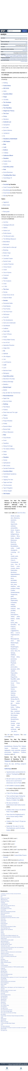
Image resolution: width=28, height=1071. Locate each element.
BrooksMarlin (14, 546)
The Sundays (7, 102)
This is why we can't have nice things (8, 1012)
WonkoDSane (15, 719)
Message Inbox (4, 971)
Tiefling (18, 707)
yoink (2, 1024)
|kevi (12, 632)
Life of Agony (6, 356)
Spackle (13, 695)
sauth (18, 679)
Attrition (5, 227)
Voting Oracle (3, 1018)
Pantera (5, 409)
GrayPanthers (19, 55)
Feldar (18, 588)
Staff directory (3, 999)
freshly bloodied (4, 923)
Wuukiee (13, 721)
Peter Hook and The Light (10, 412)
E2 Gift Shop (3, 910)
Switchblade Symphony (9, 474)
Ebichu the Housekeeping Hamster (8, 911)
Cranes (5, 164)
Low (4, 359)
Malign (5, 116)
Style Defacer (3, 1000)
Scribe (12, 685)
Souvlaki (5, 184)
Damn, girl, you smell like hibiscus (8, 905)
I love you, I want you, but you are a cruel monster (11, 951)
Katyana (13, 626)
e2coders (20, 56)
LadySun (13, 628)
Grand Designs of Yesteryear (15, 58)
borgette (17, 538)
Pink (4, 169)
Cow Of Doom (15, 565)
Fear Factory (6, 309)
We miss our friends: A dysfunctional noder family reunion (15, 804)
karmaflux (13, 624)
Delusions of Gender (5, 907)
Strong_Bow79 (15, 699)
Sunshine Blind (7, 94)
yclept (18, 723)
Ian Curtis (6, 127)
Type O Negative (8, 488)
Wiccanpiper (14, 715)
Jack (18, 608)
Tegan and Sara (7, 482)
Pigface (5, 415)
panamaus (14, 659)
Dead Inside (6, 193)
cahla (12, 548)
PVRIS (5, 423)
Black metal (6, 205)
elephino (13, 586)
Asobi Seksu (7, 85)
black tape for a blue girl (9, 247)
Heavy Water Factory (9, 339)
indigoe (13, 604)
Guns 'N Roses (7, 334)
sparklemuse (14, 697)
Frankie (13, 590)
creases (13, 568)
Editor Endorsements (5, 913)
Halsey (2, 932)
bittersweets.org (4, 899)
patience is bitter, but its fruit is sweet (8, 990)
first (8, 734)
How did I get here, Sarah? (6, 944)
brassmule (13, 544)
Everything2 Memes (6, 58)
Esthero (5, 150)
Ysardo (13, 725)
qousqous (13, 669)
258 (26, 42)
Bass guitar (6, 211)
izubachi (13, 608)
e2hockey (7, 56)
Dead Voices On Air (8, 295)
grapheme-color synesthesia (7, 929)
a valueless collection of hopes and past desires (11, 893)
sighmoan (13, 691)
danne (18, 568)
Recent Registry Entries (6, 994)
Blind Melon (6, 241)
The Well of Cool (4, 1008)
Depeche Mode (7, 297)
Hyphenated (14, 600)
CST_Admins (13, 55)
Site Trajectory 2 (4, 997)
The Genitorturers (8, 320)
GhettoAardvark (15, 592)
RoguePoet (14, 677)
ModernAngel (14, 642)
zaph (12, 727)
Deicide (5, 300)
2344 (26, 47)
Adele (5, 91)
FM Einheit (6, 314)
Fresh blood (3, 922)
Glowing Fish (17, 746)
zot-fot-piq (13, 729)
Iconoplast (13, 602)
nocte (12, 650)
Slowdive (6, 158)
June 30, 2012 (21, 512)
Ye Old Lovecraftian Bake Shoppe (8, 1023)
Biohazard (6, 244)
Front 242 (6, 317)
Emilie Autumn (7, 233)
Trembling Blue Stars (9, 175)
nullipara (2, 985)
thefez (12, 707)
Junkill (18, 618)
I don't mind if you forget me (6, 949)
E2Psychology (15, 56)
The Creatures (7, 281)
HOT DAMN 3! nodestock (13, 785)
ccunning (13, 552)
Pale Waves (6, 406)
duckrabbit (13, 580)
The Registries (4, 1006)
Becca (18, 532)
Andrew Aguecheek (14, 523)
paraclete (17, 750)
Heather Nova (7, 161)
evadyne (13, 588)
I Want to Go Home (5, 953)
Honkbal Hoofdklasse (5, 943)
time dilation (3, 1014)
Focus (6, 764)
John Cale (6, 255)
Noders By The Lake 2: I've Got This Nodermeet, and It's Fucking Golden (15, 828)
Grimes (2, 931)
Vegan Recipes (24, 58)
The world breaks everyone (6, 1009)
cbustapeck (14, 550)
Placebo (5, 418)
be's (1, 896)
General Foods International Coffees (8, 926)
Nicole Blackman (8, 172)
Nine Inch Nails (7, 401)
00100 (12, 516)
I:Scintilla (5, 99)
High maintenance (4, 941)
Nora (16, 650)
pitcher (12, 665)
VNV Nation (6, 141)
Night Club (6, 398)
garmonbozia (3, 925)
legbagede (7, 750)
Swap (12, 701)
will (14, 754)
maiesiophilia (3, 969)
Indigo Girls (6, 348)
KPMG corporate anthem (6, 962)
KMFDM (5, 353)
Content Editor (18, 855)
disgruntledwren (15, 574)
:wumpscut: (6, 133)
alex (12, 518)
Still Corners (6, 465)
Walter (18, 713)
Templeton (13, 705)
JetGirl (12, 616)
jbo (7, 788)
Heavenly (6, 105)
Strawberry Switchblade (10, 138)
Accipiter (17, 516)
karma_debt (14, 622)
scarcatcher (14, 681)
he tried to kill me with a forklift (7, 940)
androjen (13, 526)
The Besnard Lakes (8, 236)
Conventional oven (14, 563)
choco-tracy (14, 558)
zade (18, 725)
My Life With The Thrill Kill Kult (11, 392)
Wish (4, 195)
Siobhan (13, 693)
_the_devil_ (14, 731)
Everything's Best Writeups (6, 916)
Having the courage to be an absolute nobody (10, 937)
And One (5, 222)
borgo (12, 538)
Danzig (5, 292)
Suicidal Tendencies (8, 468)
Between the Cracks (5, 898)
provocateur (14, 667)
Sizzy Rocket (6, 437)
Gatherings (8, 768)
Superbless (3, 1002)
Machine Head (7, 370)
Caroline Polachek (8, 264)
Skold (4, 451)
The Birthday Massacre (9, 239)
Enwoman (3, 914)
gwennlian (13, 598)
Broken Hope (7, 253)
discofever (13, 572)
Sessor (13, 689)
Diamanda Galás (8, 303)
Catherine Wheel (8, 155)
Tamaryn (5, 476)
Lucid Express (7, 362)
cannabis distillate (24, 61)
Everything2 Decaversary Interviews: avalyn (10, 917)
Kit (9, 764)
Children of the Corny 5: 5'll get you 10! (16, 822)
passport (13, 661)
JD (19, 624)
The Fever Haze (7, 311)
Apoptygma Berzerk (8, 225)
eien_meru (14, 584)
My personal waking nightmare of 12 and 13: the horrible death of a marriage (14, 978)
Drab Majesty (7, 306)
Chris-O (13, 560)
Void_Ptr (13, 713)
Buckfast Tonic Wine (5, 901)
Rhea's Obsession (8, 432)
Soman (5, 460)
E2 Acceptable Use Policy (6, 908)
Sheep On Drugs (8, 446)
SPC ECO (6, 88)
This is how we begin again (6, 1011)
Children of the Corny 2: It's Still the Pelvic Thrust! (16, 810)
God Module (6, 325)
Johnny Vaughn (7, 490)
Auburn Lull (6, 230)
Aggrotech (6, 202)
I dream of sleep (4, 950)
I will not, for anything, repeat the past (8, 956)
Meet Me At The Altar (9, 378)
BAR (12, 532)
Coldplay (5, 152)
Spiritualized (6, 462)
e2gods (5, 55)
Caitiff (18, 548)
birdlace (13, 536)
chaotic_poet (14, 556)
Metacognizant (15, 638)
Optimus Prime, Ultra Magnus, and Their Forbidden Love (12, 987)
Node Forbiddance (5, 982)
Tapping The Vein (8, 479)
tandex (18, 703)
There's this (25, 50)
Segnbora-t (14, 687)
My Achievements (4, 975)
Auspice (17, 530)
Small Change (7, 187)
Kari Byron (3, 959)
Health (5, 336)
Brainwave (14, 540)
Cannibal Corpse (8, 258)
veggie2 (11, 56)
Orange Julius (15, 657)
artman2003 (14, 528)
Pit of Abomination (4, 991)
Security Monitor (4, 996)
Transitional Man (14, 710)
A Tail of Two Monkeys (12, 793)
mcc (12, 636)
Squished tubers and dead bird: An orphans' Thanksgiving (15, 773)
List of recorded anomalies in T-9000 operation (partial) (12, 966)
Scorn (5, 440)
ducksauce (14, 582)
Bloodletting (6, 190)
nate (12, 764)
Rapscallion (14, 673)
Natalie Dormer (4, 979)
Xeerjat (13, 723)
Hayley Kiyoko (4, 938)
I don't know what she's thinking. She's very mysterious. (12, 947)
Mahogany (6, 373)
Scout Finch (15, 683)
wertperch (23, 764)
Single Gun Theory (8, 110)
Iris (4, 136)
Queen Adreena (7, 130)
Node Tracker (3, 984)
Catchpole (3, 902)
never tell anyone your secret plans (8, 981)
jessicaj (13, 612)
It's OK (2, 957)
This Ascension (7, 485)
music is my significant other (7, 974)
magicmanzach (15, 634)
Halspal (24, 746)
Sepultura (6, 443)
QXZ (18, 669)
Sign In (24, 31)
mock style (15, 640)
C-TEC (5, 286)
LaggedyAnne (15, 630)
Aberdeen (6, 119)
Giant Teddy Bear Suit (5, 928)
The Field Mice (7, 108)
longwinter (3, 968)
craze (18, 566)
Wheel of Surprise (4, 1021)
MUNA (5, 390)
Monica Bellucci (4, 972)
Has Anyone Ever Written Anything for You (9, 935)
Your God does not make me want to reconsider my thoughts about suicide (13, 1028)
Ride (4, 144)
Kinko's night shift (4, 960)
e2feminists (25, 56)
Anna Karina (3, 895)
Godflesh (5, 328)
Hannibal (3, 934)
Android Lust (7, 122)
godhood (21, 860)
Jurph (12, 620)
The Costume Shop (5, 1005)
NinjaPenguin (14, 646)
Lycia (4, 367)
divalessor (13, 576)
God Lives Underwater (9, 323)
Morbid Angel (7, 387)
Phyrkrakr (13, 663)
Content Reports (4, 904)
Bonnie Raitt (6, 429)
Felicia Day (3, 919)
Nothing (5, 82)
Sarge (5, 96)
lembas (2, 963)
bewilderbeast (8, 746)
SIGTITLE (9, 55)
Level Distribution (4, 965)
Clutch (5, 269)
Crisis (4, 283)
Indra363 (13, 606)
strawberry (7, 754)
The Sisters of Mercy (9, 448)
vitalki (2, 1017)
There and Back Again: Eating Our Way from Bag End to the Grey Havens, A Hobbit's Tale (15, 798)
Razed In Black (7, 426)
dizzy (12, 578)
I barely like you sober (5, 946)
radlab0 (13, 671)
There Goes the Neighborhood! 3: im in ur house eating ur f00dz (15, 815)
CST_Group (24, 55)
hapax (6, 748)
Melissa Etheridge (8, 381)
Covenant (6, 275)
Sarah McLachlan (8, 166)
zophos (18, 727)
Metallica (5, 384)
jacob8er (13, 610)
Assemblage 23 (7, 178)
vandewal (17, 711)
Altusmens (17, 518)
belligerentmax (15, 534)
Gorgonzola (14, 594)
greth (12, 596)
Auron (12, 530)
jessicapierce (14, 614)
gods (2, 55)
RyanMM (13, 679)
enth (18, 586)
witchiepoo (14, 717)
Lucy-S (18, 632)
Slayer (5, 454)
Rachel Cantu (7, 261)
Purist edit (3, 993)
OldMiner (13, 654)
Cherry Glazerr (7, 267)
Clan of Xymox (7, 272)
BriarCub (13, 542)
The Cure (6, 113)
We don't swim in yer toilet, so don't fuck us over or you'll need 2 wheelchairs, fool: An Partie (16, 781)
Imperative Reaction (8, 345)
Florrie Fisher (3, 920)
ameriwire (13, 520)
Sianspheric (6, 124)
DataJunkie (14, 570)
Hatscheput (14, 748)
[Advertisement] (14, 14)
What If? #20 (3, 1020)
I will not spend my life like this (7, 954)
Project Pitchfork (7, 420)
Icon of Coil (6, 342)
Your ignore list (4, 1030)
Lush (4, 147)
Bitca (18, 536)
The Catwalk (3, 1003)
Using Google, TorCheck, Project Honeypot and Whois (12, 1015)
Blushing (5, 250)
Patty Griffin (6, 331)
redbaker (13, 675)
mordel (13, 644)
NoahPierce (14, 649)
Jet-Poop (17, 764)
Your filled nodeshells (5, 1026)
